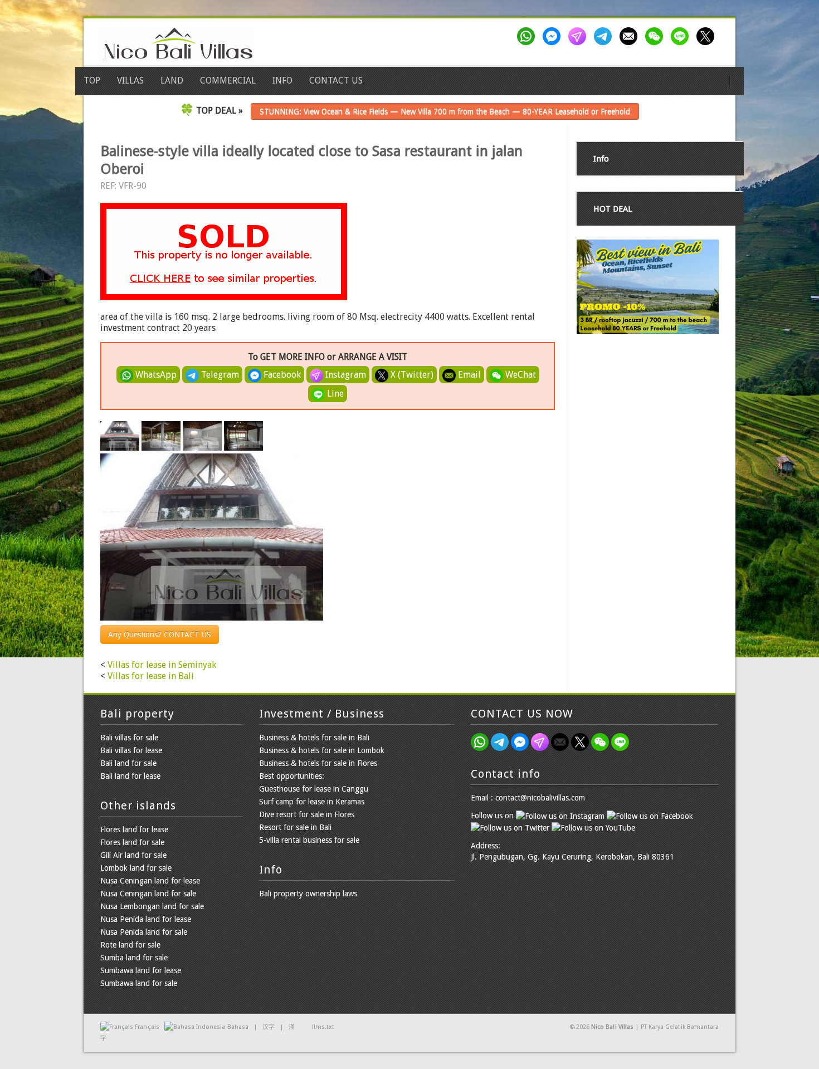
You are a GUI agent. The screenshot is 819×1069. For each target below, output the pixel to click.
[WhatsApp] (528, 36)
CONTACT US (336, 80)
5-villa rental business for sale (309, 840)
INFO (282, 80)
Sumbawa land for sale (138, 983)
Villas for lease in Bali (151, 676)
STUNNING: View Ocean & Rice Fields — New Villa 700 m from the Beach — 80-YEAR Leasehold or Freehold (445, 111)
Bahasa (237, 1027)
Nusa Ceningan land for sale (148, 893)
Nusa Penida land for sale (143, 932)
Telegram (219, 374)
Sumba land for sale (134, 957)
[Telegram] (605, 36)
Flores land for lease (134, 829)
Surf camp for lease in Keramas (311, 801)
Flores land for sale (132, 842)
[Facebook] (554, 36)
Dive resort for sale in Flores (306, 814)
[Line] (682, 36)
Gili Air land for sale (133, 855)
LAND (171, 80)
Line (334, 393)
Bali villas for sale (129, 737)
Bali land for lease (130, 776)
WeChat (519, 374)
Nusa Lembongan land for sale (152, 906)
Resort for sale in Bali (295, 827)
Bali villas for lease (131, 750)
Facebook (281, 374)
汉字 (268, 1027)
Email (468, 374)
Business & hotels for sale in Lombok (321, 750)
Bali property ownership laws (308, 893)
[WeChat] (656, 36)
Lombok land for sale (136, 867)
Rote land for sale (130, 944)
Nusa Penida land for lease (145, 919)
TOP (92, 80)
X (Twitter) (410, 374)
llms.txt (323, 1027)
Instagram (344, 374)
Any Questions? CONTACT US (159, 634)
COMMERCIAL (228, 80)
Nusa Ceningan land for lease (150, 880)
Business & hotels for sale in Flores (318, 763)
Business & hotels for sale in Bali (314, 737)
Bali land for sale (128, 763)
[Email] (631, 36)
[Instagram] (579, 36)
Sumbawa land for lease (140, 970)
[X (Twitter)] (707, 36)
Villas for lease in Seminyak (162, 665)
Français (147, 1027)
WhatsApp (155, 374)
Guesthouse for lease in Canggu (313, 788)
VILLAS (130, 80)
